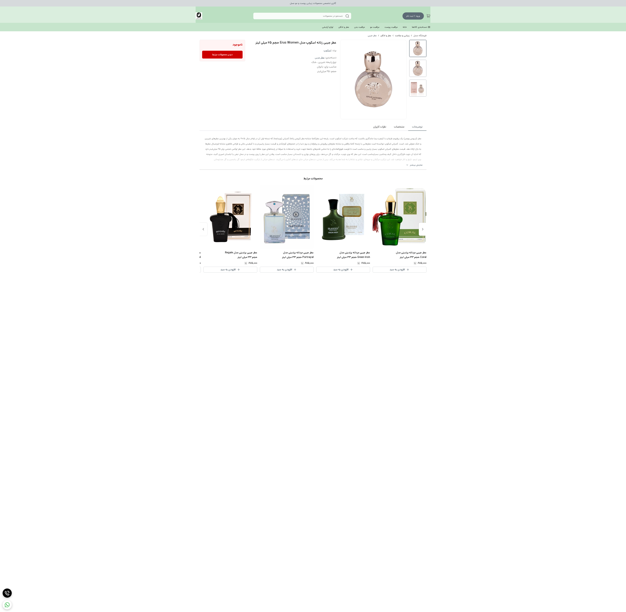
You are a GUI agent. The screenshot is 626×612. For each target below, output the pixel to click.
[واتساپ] (7, 604)
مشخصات (399, 127)
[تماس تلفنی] (7, 593)
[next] (203, 229)
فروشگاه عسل (419, 35)
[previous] (423, 229)
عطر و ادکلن (385, 35)
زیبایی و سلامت (402, 35)
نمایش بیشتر (416, 165)
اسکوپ (327, 50)
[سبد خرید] (428, 16)
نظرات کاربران (379, 127)
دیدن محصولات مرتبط (222, 54)
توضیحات (417, 127)
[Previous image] (345, 80)
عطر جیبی (372, 35)
